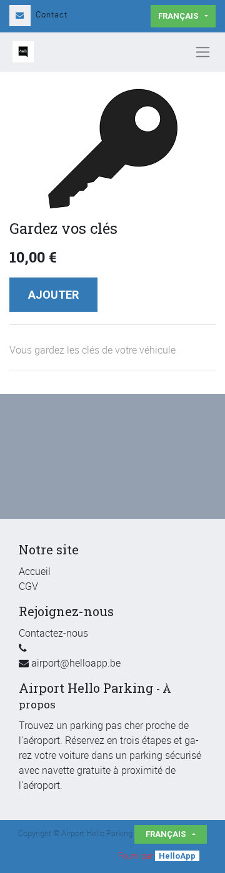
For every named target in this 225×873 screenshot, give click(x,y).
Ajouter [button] (53, 294)
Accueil (35, 571)
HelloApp (177, 856)
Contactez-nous (53, 633)
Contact (52, 14)
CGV (28, 586)
